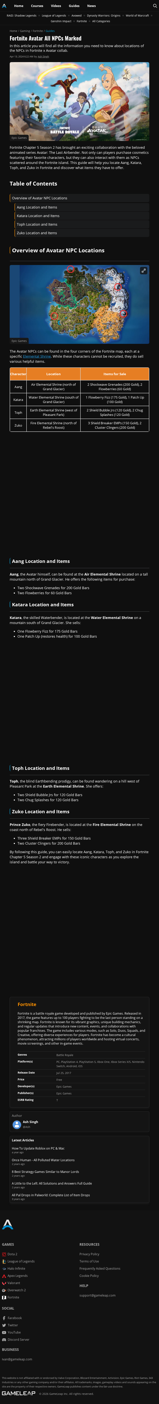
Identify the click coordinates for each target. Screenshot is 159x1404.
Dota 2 (12, 1254)
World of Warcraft (137, 15)
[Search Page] (155, 6)
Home (13, 31)
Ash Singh (43, 56)
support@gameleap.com (98, 1295)
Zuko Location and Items (37, 233)
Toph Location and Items (37, 224)
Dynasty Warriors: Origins (103, 15)
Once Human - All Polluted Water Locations (43, 1160)
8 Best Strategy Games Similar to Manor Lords (45, 1172)
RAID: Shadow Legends (21, 15)
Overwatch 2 (17, 1290)
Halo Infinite (16, 1268)
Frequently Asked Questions (100, 1268)
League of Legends (54, 15)
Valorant (14, 1283)
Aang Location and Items (37, 207)
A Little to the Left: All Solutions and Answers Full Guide (52, 1183)
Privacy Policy (89, 1254)
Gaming (25, 31)
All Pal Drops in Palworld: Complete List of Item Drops (51, 1195)
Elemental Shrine (37, 356)
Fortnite (82, 21)
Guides (50, 31)
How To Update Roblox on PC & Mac (38, 1148)
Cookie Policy (89, 1276)
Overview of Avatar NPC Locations (39, 198)
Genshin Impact (61, 21)
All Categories (101, 21)
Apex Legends (18, 1276)
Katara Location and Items (38, 215)
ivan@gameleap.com (17, 1359)
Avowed (77, 15)
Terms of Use (89, 1261)
